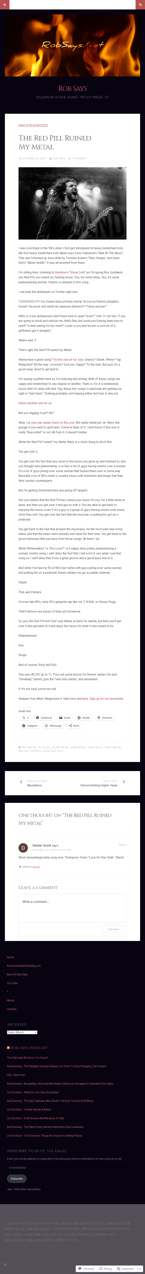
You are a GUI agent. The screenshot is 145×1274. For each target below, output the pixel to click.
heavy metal (113, 747)
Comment (113, 929)
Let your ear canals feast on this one (50, 422)
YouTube (12, 983)
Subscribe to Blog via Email (37, 1151)
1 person (35, 866)
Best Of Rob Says (17, 974)
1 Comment (79, 158)
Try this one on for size (68, 359)
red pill (24, 750)
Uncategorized (33, 126)
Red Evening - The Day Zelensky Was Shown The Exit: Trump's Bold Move (50, 1100)
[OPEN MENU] (4, 4)
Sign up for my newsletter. (106, 698)
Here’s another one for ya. (35, 403)
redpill (36, 750)
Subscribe (17, 1178)
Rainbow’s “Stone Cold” (70, 272)
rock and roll (53, 750)
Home (10, 957)
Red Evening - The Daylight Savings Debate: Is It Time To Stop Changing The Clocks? (56, 1066)
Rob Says (72, 89)
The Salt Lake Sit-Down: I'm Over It (27, 1057)
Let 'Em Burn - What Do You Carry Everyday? (33, 1092)
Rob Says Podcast (29, 1048)
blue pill (45, 747)
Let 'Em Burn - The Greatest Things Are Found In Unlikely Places (44, 1135)
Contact (11, 1009)
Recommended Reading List (24, 965)
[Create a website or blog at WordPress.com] (5, 1264)
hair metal (78, 747)
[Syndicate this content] (8, 1048)
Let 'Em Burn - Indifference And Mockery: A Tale (35, 1118)
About (10, 1000)
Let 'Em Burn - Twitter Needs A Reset (29, 1109)
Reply (122, 845)
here (73, 698)
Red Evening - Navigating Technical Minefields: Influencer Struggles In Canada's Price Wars (60, 1083)
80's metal (29, 747)
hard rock (95, 747)
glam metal (61, 747)
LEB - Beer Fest (16, 1074)
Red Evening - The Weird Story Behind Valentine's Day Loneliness (45, 1126)
